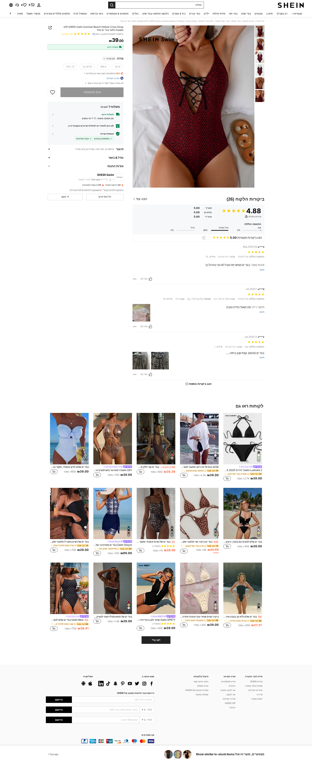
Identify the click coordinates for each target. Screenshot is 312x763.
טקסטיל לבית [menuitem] (80, 13)
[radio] (118, 67)
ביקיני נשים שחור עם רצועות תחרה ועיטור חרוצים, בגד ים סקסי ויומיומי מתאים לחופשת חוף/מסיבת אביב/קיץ (199, 616)
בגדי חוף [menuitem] (233, 13)
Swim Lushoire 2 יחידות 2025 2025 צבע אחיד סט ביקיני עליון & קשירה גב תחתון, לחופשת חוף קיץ (242, 470)
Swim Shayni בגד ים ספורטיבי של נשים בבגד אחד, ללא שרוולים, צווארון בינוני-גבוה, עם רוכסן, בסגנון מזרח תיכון (112, 544)
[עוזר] (150, 279)
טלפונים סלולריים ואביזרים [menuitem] (57, 13)
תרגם (262, 270)
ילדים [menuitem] (206, 13)
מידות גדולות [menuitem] (219, 13)
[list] (125, 683)
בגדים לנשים (248, 21)
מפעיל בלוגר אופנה (254, 686)
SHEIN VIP (230, 703)
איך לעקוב (230, 694)
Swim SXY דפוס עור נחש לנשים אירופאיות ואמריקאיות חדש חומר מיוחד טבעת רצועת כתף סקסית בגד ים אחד (112, 470)
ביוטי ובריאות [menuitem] (96, 13)
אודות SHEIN (256, 681)
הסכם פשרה (257, 699)
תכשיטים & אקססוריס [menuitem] (118, 13)
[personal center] (39, 5)
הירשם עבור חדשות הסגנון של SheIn (135, 693)
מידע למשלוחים (228, 681)
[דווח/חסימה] (135, 279)
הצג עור (156, 639)
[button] (17, 5)
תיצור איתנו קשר (201, 681)
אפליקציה (88, 676)
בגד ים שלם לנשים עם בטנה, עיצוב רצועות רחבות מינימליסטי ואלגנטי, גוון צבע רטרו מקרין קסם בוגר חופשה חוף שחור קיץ (242, 541)
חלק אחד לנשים (206, 21)
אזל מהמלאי (92, 92)
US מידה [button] (111, 58)
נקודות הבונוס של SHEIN (196, 690)
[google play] (83, 685)
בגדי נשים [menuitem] (246, 13)
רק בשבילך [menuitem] (281, 13)
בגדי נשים (236, 21)
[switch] (205, 238)
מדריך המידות (229, 699)
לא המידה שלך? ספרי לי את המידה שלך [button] (105, 83)
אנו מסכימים (148, 735)
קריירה (260, 694)
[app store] (90, 685)
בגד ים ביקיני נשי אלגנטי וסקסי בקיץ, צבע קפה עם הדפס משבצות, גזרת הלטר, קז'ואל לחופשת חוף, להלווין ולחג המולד (199, 541)
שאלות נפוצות (202, 694)
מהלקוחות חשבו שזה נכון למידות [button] (103, 73)
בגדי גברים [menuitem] (194, 13)
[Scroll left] (15, 13)
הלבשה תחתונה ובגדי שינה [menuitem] (155, 13)
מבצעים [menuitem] (259, 13)
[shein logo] (291, 5)
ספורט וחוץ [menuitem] (17, 13)
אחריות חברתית (255, 690)
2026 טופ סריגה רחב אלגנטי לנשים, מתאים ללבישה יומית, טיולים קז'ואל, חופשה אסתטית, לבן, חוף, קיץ (199, 466)
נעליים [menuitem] (135, 13)
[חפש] (111, 5)
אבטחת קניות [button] (107, 133)
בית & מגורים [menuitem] (179, 13)
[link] (32, 5)
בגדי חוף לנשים (222, 21)
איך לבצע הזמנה (227, 690)
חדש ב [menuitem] (269, 13)
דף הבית (260, 21)
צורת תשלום (202, 686)
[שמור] (52, 92)
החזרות (232, 686)
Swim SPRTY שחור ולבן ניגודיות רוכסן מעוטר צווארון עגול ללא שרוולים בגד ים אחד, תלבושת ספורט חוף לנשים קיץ (156, 619)
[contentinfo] (100, 741)
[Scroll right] (10, 13)
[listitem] (242, 447)
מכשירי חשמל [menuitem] (33, 13)
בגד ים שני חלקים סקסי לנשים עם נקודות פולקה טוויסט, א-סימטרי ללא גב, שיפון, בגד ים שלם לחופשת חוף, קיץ (156, 466)
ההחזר (232, 707)
